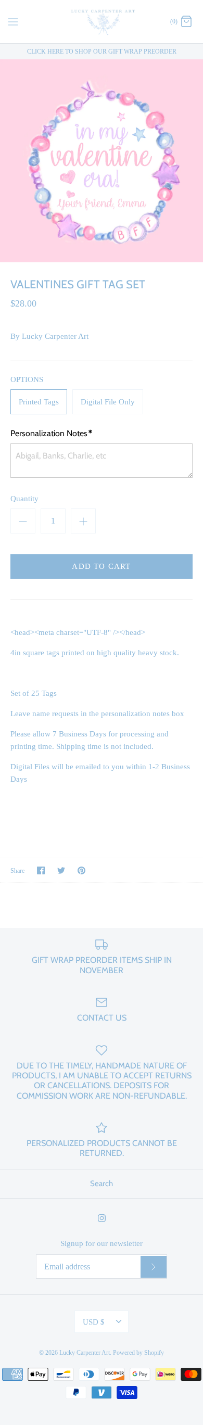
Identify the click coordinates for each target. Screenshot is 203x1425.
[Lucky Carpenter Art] (102, 21)
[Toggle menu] (13, 21)
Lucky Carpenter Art (55, 336)
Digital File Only (108, 402)
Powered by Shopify (138, 1352)
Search (101, 1183)
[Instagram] (102, 1218)
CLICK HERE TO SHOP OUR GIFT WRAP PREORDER (101, 51)
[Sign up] (154, 1267)
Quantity (24, 498)
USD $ (94, 1322)
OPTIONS (26, 379)
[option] (101, 160)
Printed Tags (39, 402)
